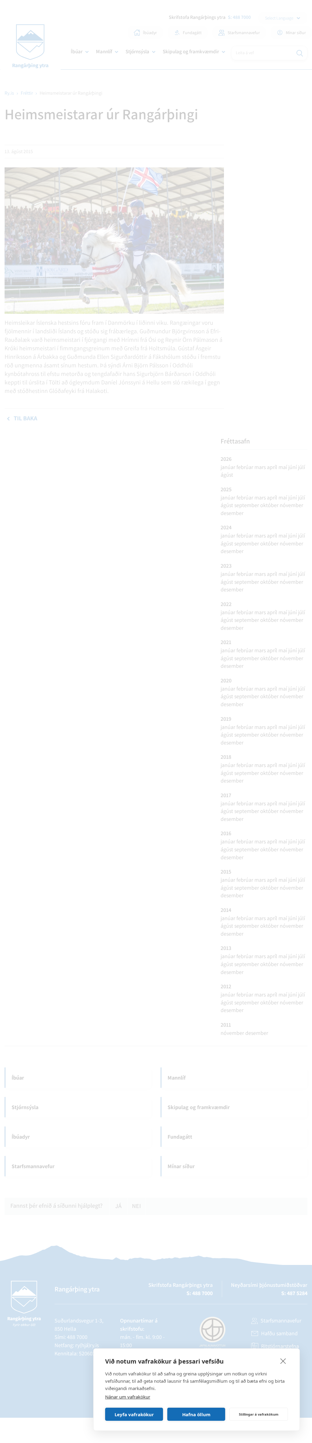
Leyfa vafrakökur (134, 1414)
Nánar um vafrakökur (127, 1397)
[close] (283, 1361)
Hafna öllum (196, 1414)
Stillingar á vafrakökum (258, 1414)
